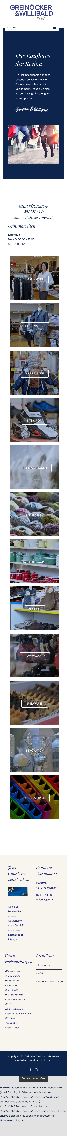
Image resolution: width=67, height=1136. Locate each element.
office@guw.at (44, 899)
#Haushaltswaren (14, 994)
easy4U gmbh (45, 1060)
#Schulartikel (12, 1027)
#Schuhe (9, 1013)
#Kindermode (12, 980)
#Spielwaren (11, 1018)
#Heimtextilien (12, 990)
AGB (40, 973)
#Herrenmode (12, 975)
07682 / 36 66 (44, 895)
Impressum (44, 965)
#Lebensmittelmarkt (15, 999)
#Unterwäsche (23, 1013)
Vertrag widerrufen (33, 1078)
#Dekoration (11, 1022)
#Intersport (11, 985)
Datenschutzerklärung (49, 981)
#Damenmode (12, 971)
